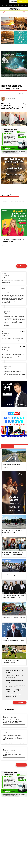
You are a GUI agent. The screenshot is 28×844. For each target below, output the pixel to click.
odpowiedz (22, 274)
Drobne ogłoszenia (9, 709)
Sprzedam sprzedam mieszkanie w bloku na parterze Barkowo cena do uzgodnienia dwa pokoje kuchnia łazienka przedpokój (12, 721)
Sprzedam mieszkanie (9, 717)
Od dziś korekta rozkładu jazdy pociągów (14, 681)
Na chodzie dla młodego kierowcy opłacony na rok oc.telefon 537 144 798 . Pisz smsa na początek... (13, 754)
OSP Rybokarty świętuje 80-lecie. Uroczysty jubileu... (15, 690)
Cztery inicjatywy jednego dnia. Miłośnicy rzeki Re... (14, 695)
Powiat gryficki (7, 446)
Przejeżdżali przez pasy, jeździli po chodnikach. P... (15, 676)
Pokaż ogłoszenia (21, 765)
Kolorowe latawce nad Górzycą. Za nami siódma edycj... (15, 686)
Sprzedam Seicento (9, 750)
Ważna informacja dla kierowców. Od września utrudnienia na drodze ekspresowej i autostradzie (14, 465)
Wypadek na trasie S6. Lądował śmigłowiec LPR (14, 671)
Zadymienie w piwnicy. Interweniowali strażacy (14, 617)
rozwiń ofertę (22, 2)
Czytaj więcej (19, 702)
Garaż (5, 733)
